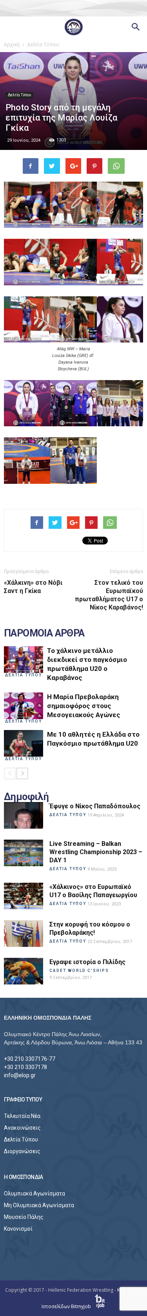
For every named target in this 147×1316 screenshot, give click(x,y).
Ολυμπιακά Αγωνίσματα (34, 1193)
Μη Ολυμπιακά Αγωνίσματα (39, 1205)
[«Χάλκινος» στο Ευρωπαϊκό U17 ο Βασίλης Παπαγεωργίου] (23, 896)
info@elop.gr (20, 1075)
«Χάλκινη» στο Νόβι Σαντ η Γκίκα (33, 587)
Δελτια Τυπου (23, 675)
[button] (136, 27)
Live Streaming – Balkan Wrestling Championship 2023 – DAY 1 (95, 852)
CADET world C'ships (79, 970)
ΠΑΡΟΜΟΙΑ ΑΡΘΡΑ (44, 633)
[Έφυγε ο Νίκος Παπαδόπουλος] (23, 815)
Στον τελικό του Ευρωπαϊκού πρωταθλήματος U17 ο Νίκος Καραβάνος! (109, 595)
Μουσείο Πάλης (24, 1217)
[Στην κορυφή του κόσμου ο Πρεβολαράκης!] (23, 933)
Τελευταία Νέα (22, 1116)
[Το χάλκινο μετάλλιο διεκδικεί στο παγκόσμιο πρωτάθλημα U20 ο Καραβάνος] (23, 659)
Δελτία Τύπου (19, 95)
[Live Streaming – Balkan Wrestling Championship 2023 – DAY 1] (23, 853)
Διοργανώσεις (22, 1151)
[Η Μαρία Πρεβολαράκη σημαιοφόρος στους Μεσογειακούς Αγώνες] (23, 705)
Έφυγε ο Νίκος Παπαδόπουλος (94, 806)
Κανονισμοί (18, 1229)
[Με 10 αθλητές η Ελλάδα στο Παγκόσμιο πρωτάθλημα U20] (23, 743)
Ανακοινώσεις (22, 1128)
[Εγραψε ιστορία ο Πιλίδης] (23, 971)
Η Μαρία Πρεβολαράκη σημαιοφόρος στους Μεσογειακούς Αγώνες (83, 706)
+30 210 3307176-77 (29, 1059)
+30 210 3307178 (25, 1067)
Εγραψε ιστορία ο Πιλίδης (87, 962)
